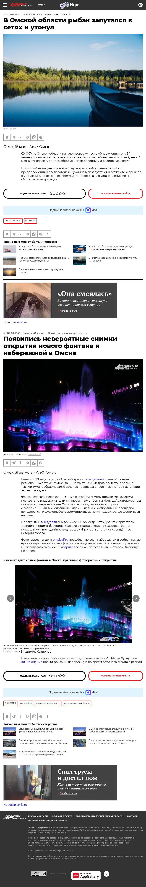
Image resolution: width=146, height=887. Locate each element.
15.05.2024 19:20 (11, 14)
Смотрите (66, 547)
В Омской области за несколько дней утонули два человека (40, 248)
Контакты (132, 816)
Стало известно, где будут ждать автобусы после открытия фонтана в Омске (112, 741)
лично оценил (31, 662)
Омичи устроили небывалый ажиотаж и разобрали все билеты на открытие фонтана (43, 741)
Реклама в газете (62, 816)
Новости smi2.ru (15, 322)
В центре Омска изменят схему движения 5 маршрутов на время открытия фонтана (42, 753)
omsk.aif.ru (60, 539)
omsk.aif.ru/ (34, 454)
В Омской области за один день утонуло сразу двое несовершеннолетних (111, 248)
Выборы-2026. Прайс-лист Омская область (99, 816)
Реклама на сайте (38, 816)
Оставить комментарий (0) (116, 193)
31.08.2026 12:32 (11, 333)
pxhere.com (9, 128)
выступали (49, 522)
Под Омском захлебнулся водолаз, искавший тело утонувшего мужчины (44, 259)
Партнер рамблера (58, 874)
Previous (10, 598)
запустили (96, 479)
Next (136, 598)
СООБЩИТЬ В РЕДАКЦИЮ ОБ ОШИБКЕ (47, 820)
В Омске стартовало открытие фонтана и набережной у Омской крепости (111, 730)
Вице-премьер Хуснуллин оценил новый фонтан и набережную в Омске (41, 730)
